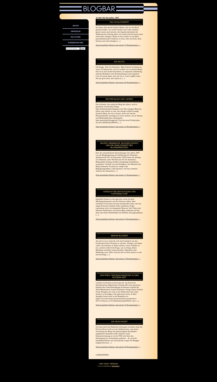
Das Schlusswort (119, 22)
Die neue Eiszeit (119, 321)
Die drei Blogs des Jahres (119, 99)
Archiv (76, 26)
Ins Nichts (119, 62)
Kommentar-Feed (75, 43)
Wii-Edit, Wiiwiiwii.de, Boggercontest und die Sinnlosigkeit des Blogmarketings (119, 145)
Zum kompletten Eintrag (105, 45)
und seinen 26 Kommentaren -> (127, 83)
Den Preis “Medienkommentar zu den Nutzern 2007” (119, 276)
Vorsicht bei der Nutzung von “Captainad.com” (119, 193)
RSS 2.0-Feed (76, 37)
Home (101, 363)
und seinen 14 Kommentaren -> (127, 127)
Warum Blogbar (119, 236)
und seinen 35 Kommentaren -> (127, 305)
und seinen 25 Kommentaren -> (127, 45)
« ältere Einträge (102, 354)
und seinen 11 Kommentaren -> (127, 175)
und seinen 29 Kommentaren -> (127, 347)
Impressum (75, 31)
